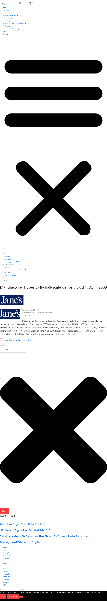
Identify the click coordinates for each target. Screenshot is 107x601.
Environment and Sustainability (16, 23)
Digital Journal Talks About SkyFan (20, 542)
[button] (53, 145)
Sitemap (6, 558)
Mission (8, 13)
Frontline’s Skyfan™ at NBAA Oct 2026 (22, 524)
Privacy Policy (7, 553)
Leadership (9, 18)
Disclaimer (6, 555)
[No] (21, 597)
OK (3, 596)
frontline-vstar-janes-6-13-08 (18, 340)
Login (5, 563)
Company (6, 10)
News (5, 31)
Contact (5, 34)
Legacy (7, 21)
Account (5, 561)
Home (5, 7)
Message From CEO (12, 15)
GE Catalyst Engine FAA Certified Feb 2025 (25, 530)
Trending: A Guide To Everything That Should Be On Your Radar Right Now (44, 536)
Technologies (7, 26)
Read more (13, 596)
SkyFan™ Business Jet (12, 29)
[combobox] (13, 349)
